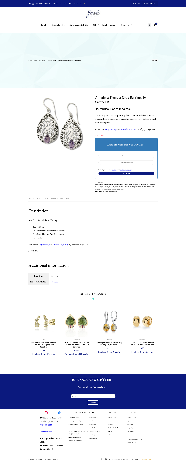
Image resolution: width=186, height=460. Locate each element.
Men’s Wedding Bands (74, 437)
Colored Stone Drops (143, 185)
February (123, 187)
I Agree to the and (116, 169)
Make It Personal (105, 191)
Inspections (130, 431)
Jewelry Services (109, 25)
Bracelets (110, 424)
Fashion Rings (112, 417)
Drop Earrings (111, 129)
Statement (114, 191)
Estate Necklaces (93, 428)
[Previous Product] (153, 60)
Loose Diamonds (73, 428)
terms (114, 169)
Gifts (95, 25)
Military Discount (43, 4)
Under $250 (120, 189)
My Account (151, 3)
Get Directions (46, 431)
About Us (124, 25)
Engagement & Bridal (79, 25)
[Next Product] (156, 60)
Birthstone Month (116, 185)
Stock (114, 189)
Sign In (137, 3)
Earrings (105, 187)
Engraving (130, 428)
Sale (141, 187)
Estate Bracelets (93, 421)
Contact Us (57, 4)
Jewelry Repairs (131, 417)
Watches (110, 431)
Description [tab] (34, 198)
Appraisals (130, 421)
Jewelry (44, 25)
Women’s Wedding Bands (75, 440)
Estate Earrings (92, 424)
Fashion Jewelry (114, 187)
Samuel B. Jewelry (128, 129)
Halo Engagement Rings (75, 421)
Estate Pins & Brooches (95, 431)
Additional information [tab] (57, 198)
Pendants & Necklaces (114, 428)
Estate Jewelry (58, 25)
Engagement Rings (73, 417)
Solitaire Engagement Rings (75, 424)
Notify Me (126, 173)
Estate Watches (93, 438)
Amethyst (106, 185)
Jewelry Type (42, 60)
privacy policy (126, 169)
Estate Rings (92, 435)
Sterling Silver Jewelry (103, 189)
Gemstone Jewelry (51, 60)
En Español (68, 4)
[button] (149, 25)
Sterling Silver (149, 187)
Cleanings (130, 424)
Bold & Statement (130, 185)
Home (30, 60)
